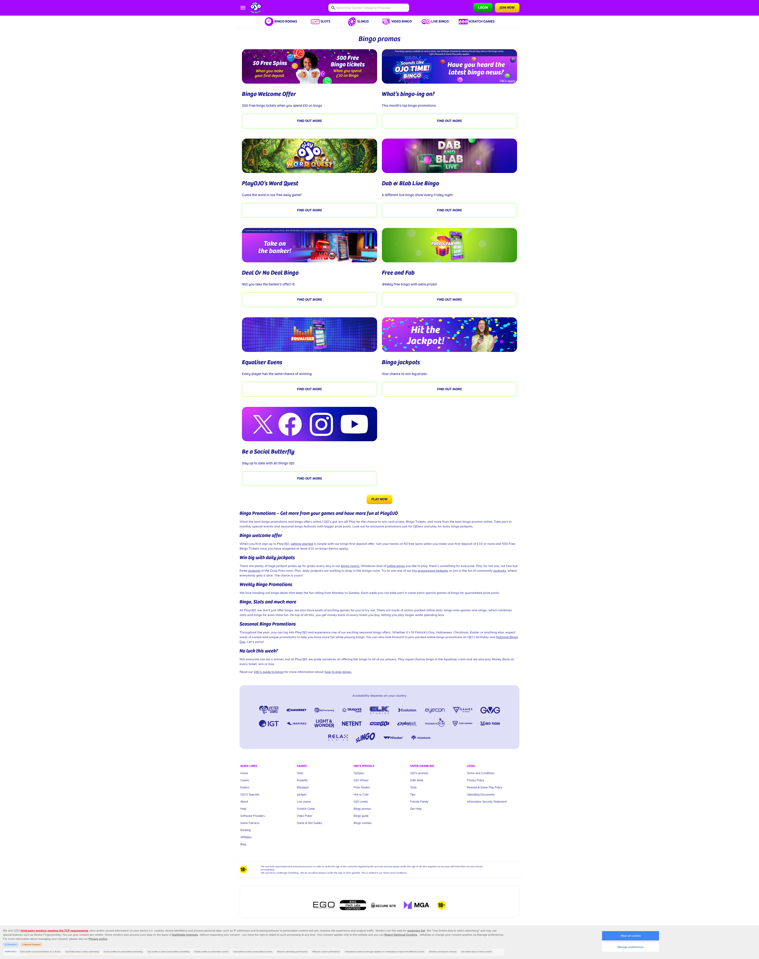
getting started (302, 543)
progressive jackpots (433, 570)
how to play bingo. (338, 672)
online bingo (396, 566)
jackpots (254, 570)
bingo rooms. (350, 566)
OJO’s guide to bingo (269, 672)
